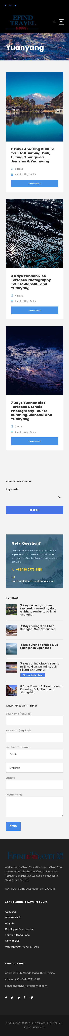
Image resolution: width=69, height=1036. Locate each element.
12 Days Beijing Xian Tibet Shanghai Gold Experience (37, 627)
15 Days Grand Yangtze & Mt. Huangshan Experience (39, 646)
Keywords (12, 489)
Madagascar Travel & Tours (22, 946)
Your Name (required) (19, 713)
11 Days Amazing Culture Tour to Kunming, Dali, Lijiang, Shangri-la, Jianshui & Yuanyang (32, 155)
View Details (34, 183)
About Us (10, 911)
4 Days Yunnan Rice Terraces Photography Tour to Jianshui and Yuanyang (31, 282)
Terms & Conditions (17, 935)
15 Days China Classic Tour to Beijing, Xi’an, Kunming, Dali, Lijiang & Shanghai (39, 666)
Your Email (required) (18, 730)
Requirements (14, 794)
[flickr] (10, 5)
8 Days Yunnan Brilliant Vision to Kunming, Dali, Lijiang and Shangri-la (41, 689)
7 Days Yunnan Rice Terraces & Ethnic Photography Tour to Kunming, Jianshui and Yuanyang (31, 410)
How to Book (13, 917)
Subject (10, 777)
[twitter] (15, 5)
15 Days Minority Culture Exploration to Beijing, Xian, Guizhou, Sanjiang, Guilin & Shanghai (38, 610)
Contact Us (12, 940)
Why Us (9, 923)
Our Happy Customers (19, 929)
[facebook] (5, 5)
